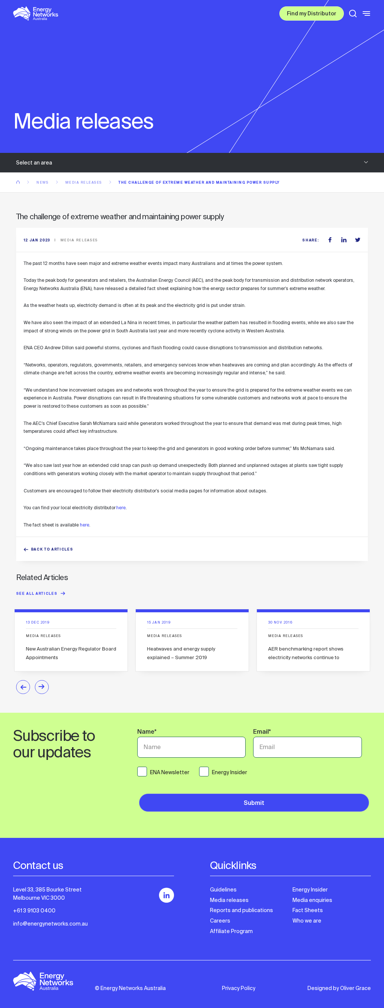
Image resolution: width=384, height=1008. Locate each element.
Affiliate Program (231, 931)
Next (42, 687)
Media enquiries (312, 900)
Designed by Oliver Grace (339, 988)
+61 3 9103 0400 (34, 911)
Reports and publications (241, 910)
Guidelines (223, 890)
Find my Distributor (311, 14)
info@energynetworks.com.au (50, 924)
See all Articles (37, 594)
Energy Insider (310, 890)
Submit (254, 803)
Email (262, 732)
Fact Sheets (307, 910)
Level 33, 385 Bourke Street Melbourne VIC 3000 (47, 894)
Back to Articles (52, 550)
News (43, 182)
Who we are (306, 921)
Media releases (84, 182)
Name (146, 732)
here (121, 507)
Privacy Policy (238, 988)
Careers (220, 921)
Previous (23, 687)
